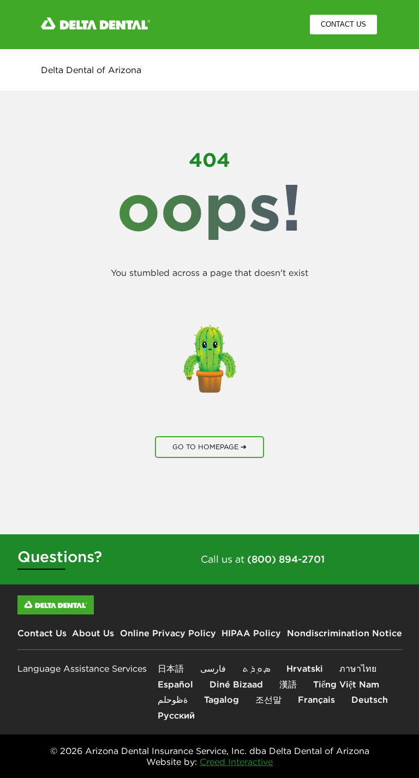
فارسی (213, 668)
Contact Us (42, 633)
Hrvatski (304, 668)
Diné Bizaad (236, 684)
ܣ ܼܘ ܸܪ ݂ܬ (256, 668)
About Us (93, 633)
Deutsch (369, 699)
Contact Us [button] (343, 24)
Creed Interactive (236, 761)
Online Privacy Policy (168, 633)
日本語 (171, 668)
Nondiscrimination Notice (344, 633)
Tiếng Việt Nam (346, 684)
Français (316, 699)
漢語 (288, 684)
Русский (176, 715)
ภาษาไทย (357, 668)
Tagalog (221, 699)
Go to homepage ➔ (209, 446)
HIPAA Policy (251, 633)
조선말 (268, 699)
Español (175, 684)
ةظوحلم (173, 699)
